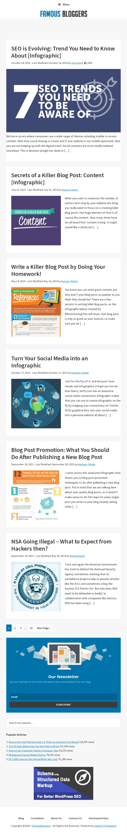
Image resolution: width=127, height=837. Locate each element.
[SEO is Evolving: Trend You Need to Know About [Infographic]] (63, 131)
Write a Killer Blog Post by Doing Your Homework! (58, 270)
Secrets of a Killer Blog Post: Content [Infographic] (57, 178)
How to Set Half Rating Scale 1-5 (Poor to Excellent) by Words (44, 742)
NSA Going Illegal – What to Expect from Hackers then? (61, 545)
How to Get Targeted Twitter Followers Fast (34, 750)
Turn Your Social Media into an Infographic (49, 362)
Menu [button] (66, 4)
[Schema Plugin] (63, 799)
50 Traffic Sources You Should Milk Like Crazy (33, 759)
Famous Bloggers (63, 14)
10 (32, 628)
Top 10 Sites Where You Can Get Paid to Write (34, 746)
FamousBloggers (41, 825)
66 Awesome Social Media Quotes (27, 754)
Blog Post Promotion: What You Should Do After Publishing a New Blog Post (60, 453)
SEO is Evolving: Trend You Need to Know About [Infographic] (63, 52)
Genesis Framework (105, 825)
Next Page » (43, 628)
